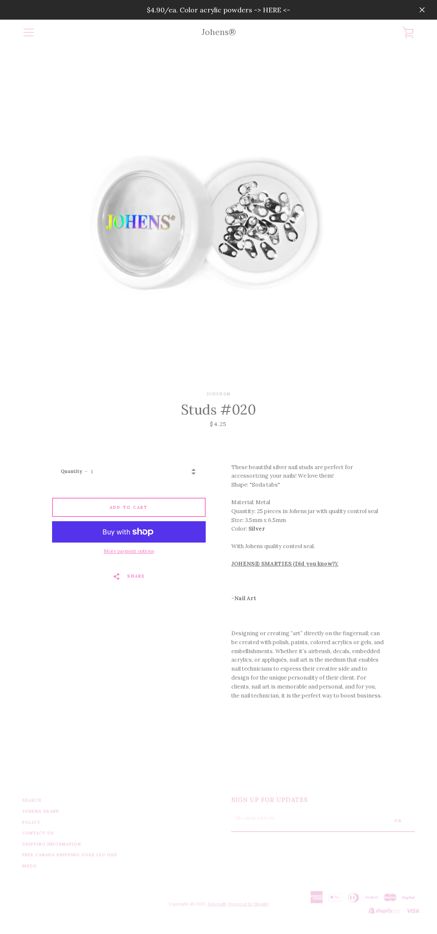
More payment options (129, 551)
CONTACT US (38, 833)
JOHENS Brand (40, 811)
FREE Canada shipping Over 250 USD (69, 855)
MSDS (29, 866)
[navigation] (28, 32)
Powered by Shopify (248, 904)
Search (31, 800)
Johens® (218, 32)
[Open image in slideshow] (218, 218)
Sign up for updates (269, 800)
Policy (31, 822)
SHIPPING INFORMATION (51, 844)
